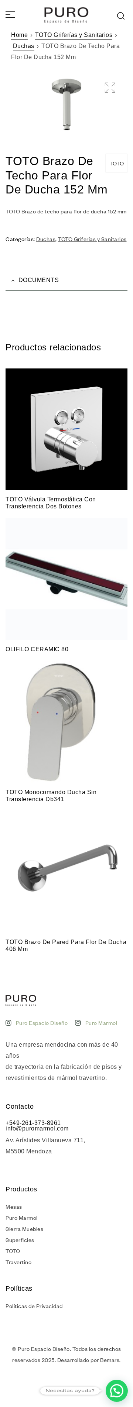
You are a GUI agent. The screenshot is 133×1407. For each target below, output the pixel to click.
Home (19, 35)
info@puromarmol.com (37, 1128)
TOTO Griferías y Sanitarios (74, 35)
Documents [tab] (38, 280)
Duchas (23, 46)
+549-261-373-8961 (33, 1123)
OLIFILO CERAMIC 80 (37, 649)
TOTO (116, 163)
